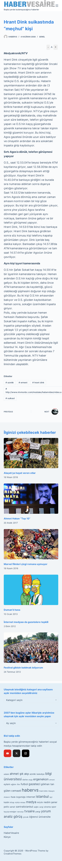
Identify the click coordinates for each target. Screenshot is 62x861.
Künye (7, 836)
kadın (6, 802)
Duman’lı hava (12, 609)
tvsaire (29, 811)
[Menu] (57, 5)
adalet (6, 774)
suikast (10, 398)
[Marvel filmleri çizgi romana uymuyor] (31, 544)
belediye (41, 774)
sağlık (36, 807)
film (18, 784)
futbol (24, 784)
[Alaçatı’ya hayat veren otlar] (31, 453)
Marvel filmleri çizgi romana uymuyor (25, 564)
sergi (41, 807)
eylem (7, 784)
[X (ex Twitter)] (16, 753)
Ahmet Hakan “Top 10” (17, 518)
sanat (12, 807)
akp (26, 773)
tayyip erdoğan (10, 812)
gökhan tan (47, 784)
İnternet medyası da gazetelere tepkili (26, 622)
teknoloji (20, 812)
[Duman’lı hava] (31, 590)
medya (31, 802)
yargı (37, 811)
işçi (51, 797)
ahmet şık (16, 774)
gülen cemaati (12, 790)
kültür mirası (20, 802)
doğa (30, 780)
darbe (25, 780)
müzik (40, 802)
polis (6, 806)
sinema (47, 807)
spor (53, 806)
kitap (12, 802)
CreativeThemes (12, 853)
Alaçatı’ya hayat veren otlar (20, 472)
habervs (30, 790)
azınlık (10, 382)
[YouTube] (7, 753)
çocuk (25, 817)
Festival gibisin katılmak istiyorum (23, 667)
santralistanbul (24, 806)
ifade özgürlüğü (18, 797)
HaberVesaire (11, 832)
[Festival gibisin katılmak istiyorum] (31, 647)
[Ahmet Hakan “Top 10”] (31, 499)
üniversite (45, 816)
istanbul (42, 796)
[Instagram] (25, 753)
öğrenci (33, 816)
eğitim (13, 784)
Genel (42, 37)
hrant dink (38, 382)
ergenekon (41, 779)
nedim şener (50, 802)
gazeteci (34, 784)
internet (30, 796)
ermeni (23, 382)
